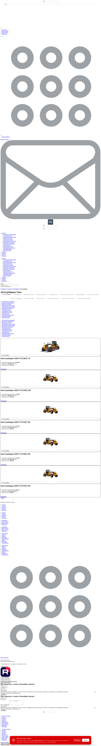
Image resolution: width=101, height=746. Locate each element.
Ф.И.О (2, 685)
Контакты (4, 255)
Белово (3, 534)
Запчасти (4, 253)
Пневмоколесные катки (9, 247)
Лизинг (4, 254)
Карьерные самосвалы (8, 242)
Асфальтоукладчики (8, 239)
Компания (4, 520)
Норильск (4, 537)
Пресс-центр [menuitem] (5, 32)
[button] (50, 283)
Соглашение (4, 690)
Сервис (4, 251)
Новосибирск (5, 538)
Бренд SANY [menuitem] (5, 31)
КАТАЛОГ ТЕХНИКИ (13, 289)
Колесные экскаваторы (9, 243)
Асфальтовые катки (8, 246)
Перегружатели (7, 250)
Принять (86, 740)
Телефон (3, 687)
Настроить (77, 740)
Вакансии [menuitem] (4, 34)
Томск (3, 540)
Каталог (4, 233)
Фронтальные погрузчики (9, 241)
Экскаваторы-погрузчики (9, 237)
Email (2, 688)
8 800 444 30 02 (4, 657)
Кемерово (4, 541)
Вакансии (4, 524)
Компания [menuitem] (4, 30)
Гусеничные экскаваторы (9, 234)
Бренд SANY (5, 521)
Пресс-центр (5, 523)
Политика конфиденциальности (9, 681)
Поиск (2, 285)
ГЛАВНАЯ (3, 289)
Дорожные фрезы (7, 249)
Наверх (2, 498)
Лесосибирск (5, 542)
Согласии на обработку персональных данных (32, 693)
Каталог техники (6, 716)
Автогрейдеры (6, 245)
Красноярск (5, 533)
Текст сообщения (5, 704)
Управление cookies (5, 682)
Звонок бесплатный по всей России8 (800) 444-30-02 (10, 744)
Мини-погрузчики (7, 238)
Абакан (4, 536)
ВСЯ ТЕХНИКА (6, 294)
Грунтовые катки (7, 235)
